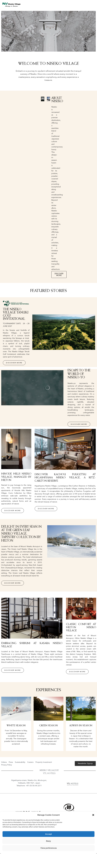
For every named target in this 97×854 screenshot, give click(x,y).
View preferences (48, 848)
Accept (48, 834)
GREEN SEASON (48, 725)
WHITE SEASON (16, 725)
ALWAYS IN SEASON (80, 725)
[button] (93, 815)
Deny (48, 841)
